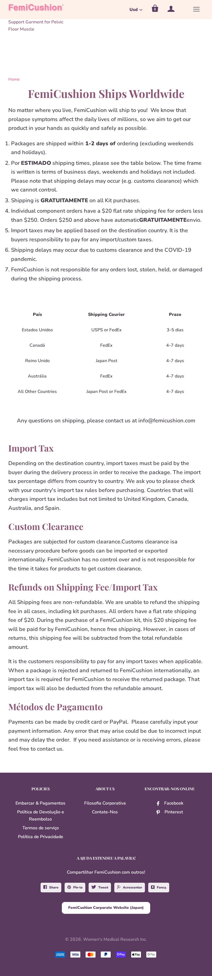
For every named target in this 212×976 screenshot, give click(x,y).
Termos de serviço (40, 828)
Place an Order (113, 968)
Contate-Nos (105, 812)
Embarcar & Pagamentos (40, 803)
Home (14, 79)
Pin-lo (78, 887)
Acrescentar (132, 887)
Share (54, 887)
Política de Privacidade (40, 837)
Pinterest (174, 812)
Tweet (103, 887)
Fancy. (161, 887)
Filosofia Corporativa (105, 803)
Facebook (173, 803)
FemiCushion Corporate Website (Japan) (106, 907)
